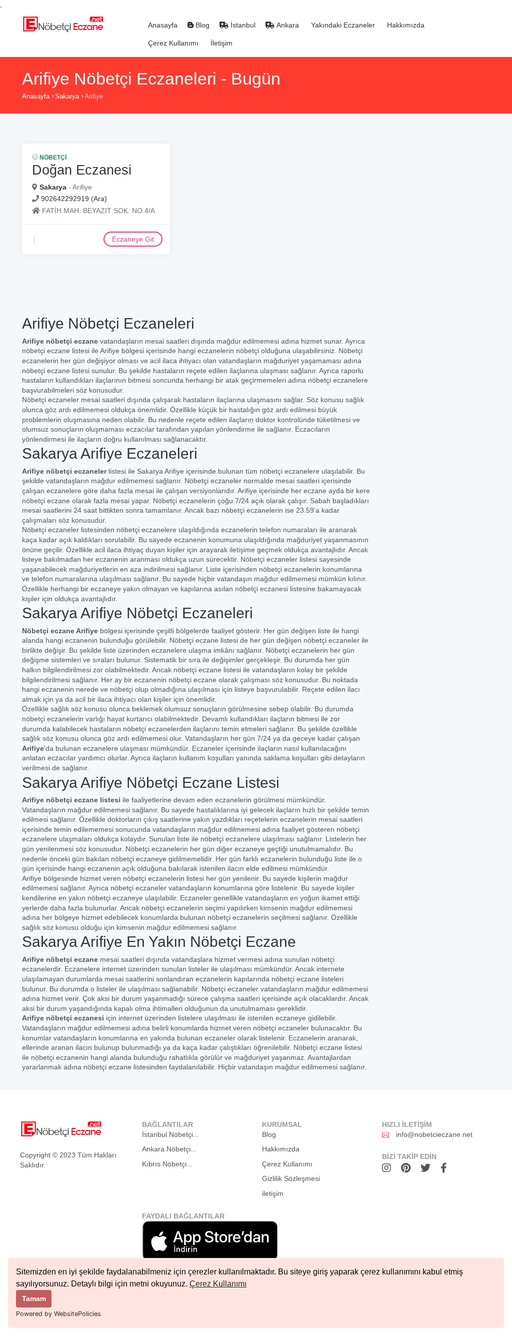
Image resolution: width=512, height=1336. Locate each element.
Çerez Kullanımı (218, 1283)
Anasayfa (162, 25)
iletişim (273, 1193)
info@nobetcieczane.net (434, 1134)
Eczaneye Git (133, 239)
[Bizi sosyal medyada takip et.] (389, 1168)
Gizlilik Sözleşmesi (291, 1178)
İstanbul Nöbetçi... (170, 1134)
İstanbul (242, 25)
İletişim (220, 43)
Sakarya (67, 96)
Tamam (34, 1298)
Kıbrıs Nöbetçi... (167, 1164)
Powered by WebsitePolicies (58, 1313)
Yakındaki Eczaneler (342, 25)
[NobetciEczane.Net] (63, 23)
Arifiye (93, 96)
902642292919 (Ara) (74, 199)
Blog (202, 25)
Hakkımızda (404, 25)
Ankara (286, 25)
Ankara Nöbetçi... (169, 1149)
